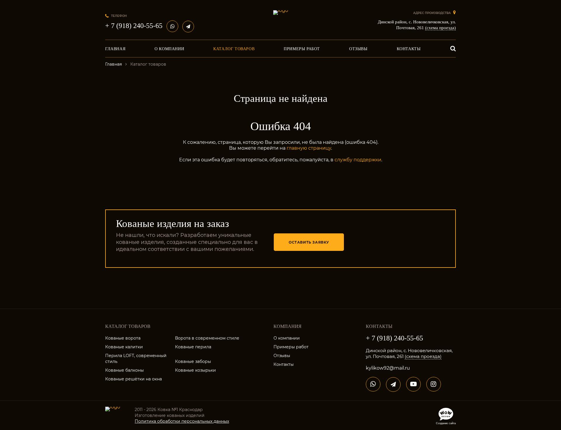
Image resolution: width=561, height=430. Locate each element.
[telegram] (188, 26)
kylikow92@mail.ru (388, 368)
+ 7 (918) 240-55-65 (133, 26)
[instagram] (433, 384)
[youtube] (413, 384)
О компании (286, 338)
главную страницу (309, 148)
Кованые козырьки (195, 370)
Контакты (283, 364)
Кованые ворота (123, 338)
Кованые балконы (124, 370)
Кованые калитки (124, 346)
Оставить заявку (309, 242)
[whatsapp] (172, 26)
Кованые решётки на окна (133, 379)
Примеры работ (291, 346)
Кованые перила (193, 346)
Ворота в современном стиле (207, 338)
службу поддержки (358, 159)
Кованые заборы (193, 361)
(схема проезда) (440, 27)
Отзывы (281, 355)
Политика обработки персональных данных (182, 421)
